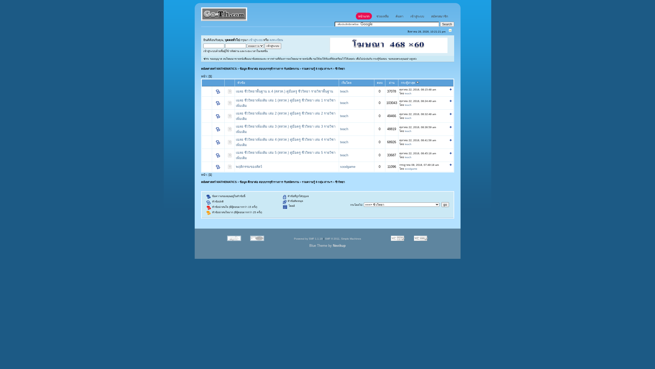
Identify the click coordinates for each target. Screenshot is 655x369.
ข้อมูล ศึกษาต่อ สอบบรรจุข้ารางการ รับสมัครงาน (269, 68)
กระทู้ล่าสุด (408, 82)
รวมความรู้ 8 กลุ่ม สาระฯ (317, 68)
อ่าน (392, 82)
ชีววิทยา (340, 68)
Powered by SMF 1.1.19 (308, 238)
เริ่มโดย (347, 82)
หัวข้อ (241, 82)
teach (344, 91)
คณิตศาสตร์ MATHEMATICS (219, 68)
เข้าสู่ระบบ (256, 40)
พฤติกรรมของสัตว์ (249, 167)
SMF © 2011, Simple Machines (343, 238)
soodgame (347, 167)
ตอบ (380, 82)
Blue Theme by (327, 246)
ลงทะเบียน (276, 40)
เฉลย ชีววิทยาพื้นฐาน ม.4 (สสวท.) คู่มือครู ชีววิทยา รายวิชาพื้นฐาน (284, 91)
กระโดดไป (356, 204)
